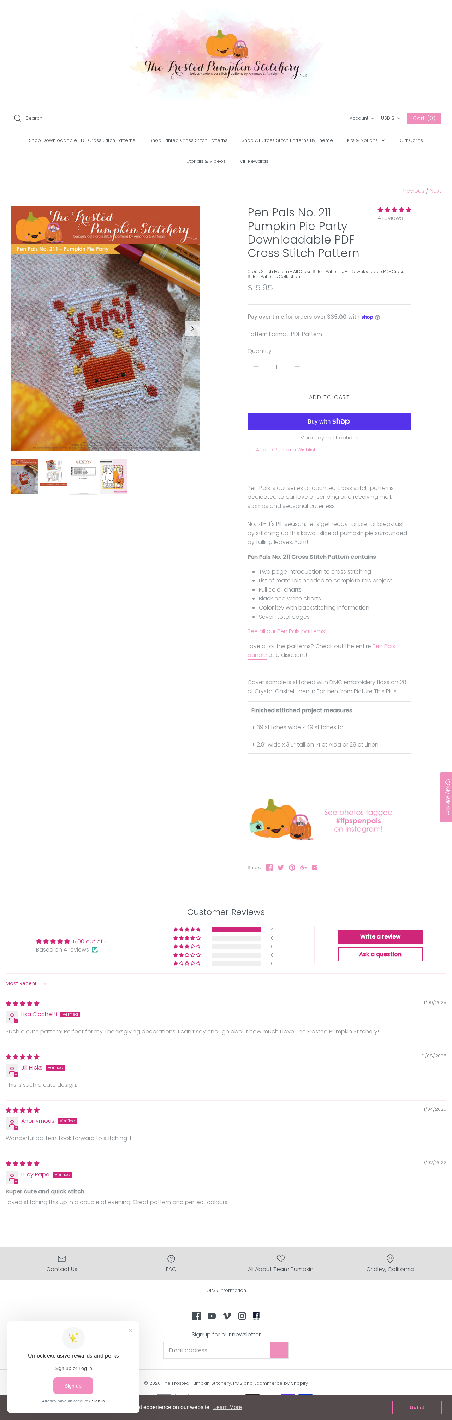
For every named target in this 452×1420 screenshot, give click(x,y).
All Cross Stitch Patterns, (319, 272)
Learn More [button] (227, 1407)
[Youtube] (212, 1316)
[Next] (192, 328)
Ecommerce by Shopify (281, 1383)
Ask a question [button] (380, 954)
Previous (413, 191)
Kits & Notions (363, 140)
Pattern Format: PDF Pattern (285, 334)
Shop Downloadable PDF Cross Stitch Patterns (82, 140)
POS (237, 1383)
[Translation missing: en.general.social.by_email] (314, 867)
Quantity (260, 351)
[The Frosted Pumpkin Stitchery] (226, 53)
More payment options (329, 438)
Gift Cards (411, 140)
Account (359, 118)
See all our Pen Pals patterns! (287, 631)
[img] (23, 1004)
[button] (394, 210)
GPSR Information (226, 1290)
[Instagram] (242, 1316)
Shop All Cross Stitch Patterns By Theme (287, 140)
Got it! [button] (417, 1407)
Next (435, 191)
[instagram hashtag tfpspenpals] (329, 841)
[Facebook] (196, 1316)
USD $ (387, 118)
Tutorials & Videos (205, 161)
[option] (105, 328)
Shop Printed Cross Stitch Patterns (188, 140)
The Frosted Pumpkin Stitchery (196, 1383)
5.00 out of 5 (90, 941)
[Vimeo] (227, 1316)
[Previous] (18, 328)
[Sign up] (279, 1350)
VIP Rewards (254, 161)
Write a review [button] (380, 937)
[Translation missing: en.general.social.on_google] (303, 867)
